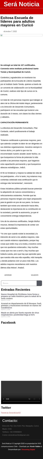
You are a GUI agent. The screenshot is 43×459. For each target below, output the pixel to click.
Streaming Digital (28, 449)
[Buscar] (39, 283)
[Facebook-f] (15, 456)
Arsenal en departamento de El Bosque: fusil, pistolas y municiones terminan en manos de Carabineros (21, 305)
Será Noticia (21, 4)
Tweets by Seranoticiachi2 (11, 413)
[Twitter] (21, 456)
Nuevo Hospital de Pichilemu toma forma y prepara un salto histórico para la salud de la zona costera (21, 296)
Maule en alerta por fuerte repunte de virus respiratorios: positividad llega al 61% (20, 314)
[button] (21, 11)
